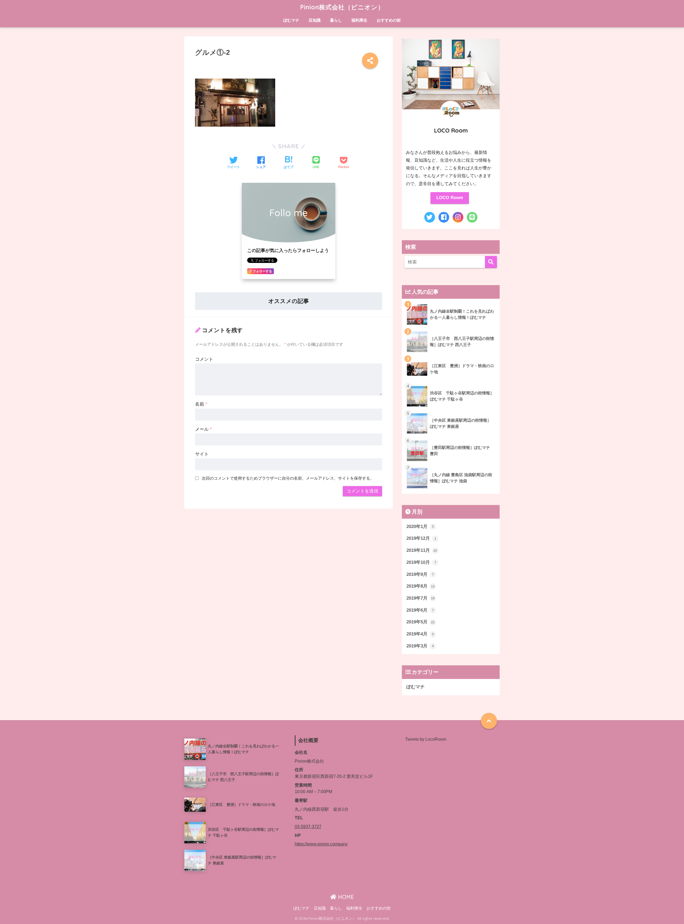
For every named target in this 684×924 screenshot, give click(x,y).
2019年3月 (420, 646)
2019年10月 (421, 562)
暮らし (336, 20)
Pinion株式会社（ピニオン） (342, 7)
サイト (202, 454)
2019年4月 (420, 633)
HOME (345, 897)
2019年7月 (420, 598)
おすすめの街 (389, 20)
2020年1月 (420, 526)
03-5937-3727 (308, 826)
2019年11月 (421, 550)
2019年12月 (421, 538)
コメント (204, 359)
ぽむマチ (291, 20)
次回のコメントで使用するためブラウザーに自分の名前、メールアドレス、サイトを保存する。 (288, 478)
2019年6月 (420, 610)
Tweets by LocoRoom (425, 739)
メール (203, 429)
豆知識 (315, 20)
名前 (201, 404)
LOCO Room (449, 197)
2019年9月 (420, 574)
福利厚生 (359, 20)
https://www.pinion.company (321, 844)
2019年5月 (420, 621)
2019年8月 (420, 586)
